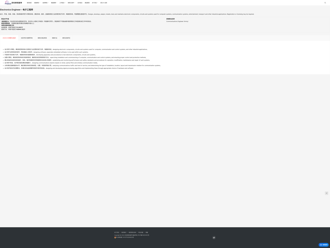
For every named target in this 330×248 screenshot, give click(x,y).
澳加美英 (87, 2)
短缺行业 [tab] (54, 38)
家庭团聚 (53, 2)
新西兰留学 (71, 2)
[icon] (214, 237)
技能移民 (36, 2)
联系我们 (29, 2)
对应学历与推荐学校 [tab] (27, 38)
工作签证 (61, 2)
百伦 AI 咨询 (103, 2)
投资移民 (45, 2)
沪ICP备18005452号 (143, 235)
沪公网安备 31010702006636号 (125, 237)
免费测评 (325, 244)
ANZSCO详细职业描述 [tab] (9, 38)
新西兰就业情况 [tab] (42, 38)
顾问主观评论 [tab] (66, 38)
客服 (147, 232)
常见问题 (140, 232)
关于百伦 (94, 2)
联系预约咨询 (132, 232)
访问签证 (80, 2)
